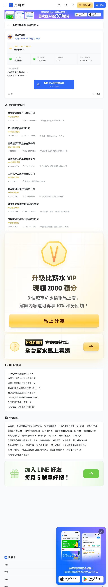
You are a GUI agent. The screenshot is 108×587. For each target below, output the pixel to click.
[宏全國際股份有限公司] (54, 132)
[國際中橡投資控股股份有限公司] (54, 208)
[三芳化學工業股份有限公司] (54, 177)
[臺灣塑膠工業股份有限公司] (54, 147)
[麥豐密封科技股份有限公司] (54, 117)
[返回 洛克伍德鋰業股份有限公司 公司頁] (54, 25)
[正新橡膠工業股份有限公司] (54, 162)
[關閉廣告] (101, 531)
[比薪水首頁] (10, 557)
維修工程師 (20, 35)
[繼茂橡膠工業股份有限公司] (54, 193)
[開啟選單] (5, 5)
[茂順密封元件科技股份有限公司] (54, 223)
